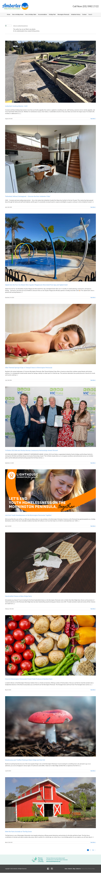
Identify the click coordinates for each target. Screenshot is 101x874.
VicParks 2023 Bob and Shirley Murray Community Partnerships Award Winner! (31, 450)
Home (66, 868)
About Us (70, 868)
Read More (93, 118)
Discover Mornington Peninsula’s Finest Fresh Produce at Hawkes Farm (28, 679)
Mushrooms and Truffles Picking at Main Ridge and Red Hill (25, 760)
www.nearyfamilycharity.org (53, 861)
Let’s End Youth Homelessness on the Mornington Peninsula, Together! (28, 515)
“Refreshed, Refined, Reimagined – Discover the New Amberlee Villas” (27, 196)
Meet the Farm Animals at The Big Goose (18, 831)
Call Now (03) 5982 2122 (86, 6)
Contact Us (78, 868)
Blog (74, 868)
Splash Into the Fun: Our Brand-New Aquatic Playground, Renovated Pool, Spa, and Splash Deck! (36, 285)
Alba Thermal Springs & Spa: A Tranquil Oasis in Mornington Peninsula (28, 367)
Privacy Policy (91, 868)
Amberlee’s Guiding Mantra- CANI (16, 106)
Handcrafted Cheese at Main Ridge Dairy (18, 596)
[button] (90, 14)
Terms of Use (84, 868)
